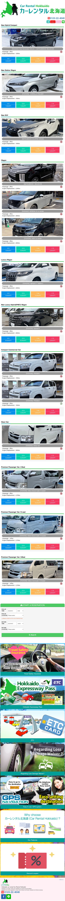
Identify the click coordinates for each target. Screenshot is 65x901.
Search (33, 635)
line (64, 22)
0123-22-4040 (57, 18)
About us (61, 879)
